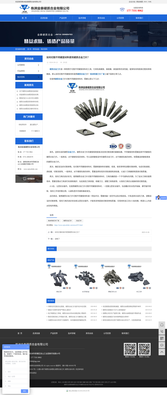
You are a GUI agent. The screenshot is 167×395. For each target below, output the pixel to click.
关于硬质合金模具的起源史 (28, 91)
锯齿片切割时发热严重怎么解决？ (60, 310)
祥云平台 (91, 384)
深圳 (71, 382)
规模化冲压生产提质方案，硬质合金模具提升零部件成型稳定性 (125, 313)
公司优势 (120, 18)
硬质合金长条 (70, 369)
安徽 (90, 382)
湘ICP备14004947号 (69, 365)
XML (150, 2)
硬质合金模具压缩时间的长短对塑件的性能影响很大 (30, 109)
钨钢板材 (22, 131)
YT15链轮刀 (35, 131)
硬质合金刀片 (68, 221)
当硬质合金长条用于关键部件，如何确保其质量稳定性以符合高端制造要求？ (72, 320)
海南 (87, 382)
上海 (62, 382)
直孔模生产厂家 (35, 124)
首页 (25, 18)
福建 (84, 382)
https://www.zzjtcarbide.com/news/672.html (68, 225)
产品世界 (63, 18)
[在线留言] (162, 345)
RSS (145, 2)
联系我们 (139, 18)
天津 (78, 382)
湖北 (99, 382)
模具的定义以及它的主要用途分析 (30, 98)
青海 (114, 382)
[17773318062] (162, 331)
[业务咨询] (162, 324)
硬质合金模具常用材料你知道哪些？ (30, 102)
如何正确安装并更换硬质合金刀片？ (67, 232)
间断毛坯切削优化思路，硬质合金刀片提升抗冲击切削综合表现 (70, 306)
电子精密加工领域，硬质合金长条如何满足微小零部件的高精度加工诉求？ (72, 313)
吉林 (102, 382)
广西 (93, 382)
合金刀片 (79, 221)
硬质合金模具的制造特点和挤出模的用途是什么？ (30, 105)
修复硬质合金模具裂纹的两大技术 (30, 94)
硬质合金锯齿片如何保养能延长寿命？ (116, 317)
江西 (105, 382)
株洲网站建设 (31, 373)
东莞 (68, 382)
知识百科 (44, 49)
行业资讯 (21, 71)
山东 (111, 382)
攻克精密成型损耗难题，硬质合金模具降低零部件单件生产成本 (125, 306)
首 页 (29, 49)
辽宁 (108, 382)
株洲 (59, 382)
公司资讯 (21, 65)
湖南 (65, 382)
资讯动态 (101, 18)
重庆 (81, 382)
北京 (75, 382)
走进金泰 (44, 18)
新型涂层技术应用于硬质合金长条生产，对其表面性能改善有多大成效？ (127, 320)
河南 (96, 382)
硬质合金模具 (50, 369)
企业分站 (132, 2)
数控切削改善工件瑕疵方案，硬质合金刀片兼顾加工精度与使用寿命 (72, 317)
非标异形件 (23, 124)
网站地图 (139, 2)
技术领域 (82, 18)
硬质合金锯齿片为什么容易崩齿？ (115, 310)
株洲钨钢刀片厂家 (53, 221)
